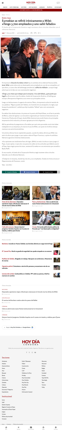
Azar (3, 370)
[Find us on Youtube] (35, 352)
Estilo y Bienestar (26, 361)
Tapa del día (45, 377)
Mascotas (44, 361)
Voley (43, 387)
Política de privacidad (7, 416)
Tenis (43, 382)
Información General (27, 392)
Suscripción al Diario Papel (8, 409)
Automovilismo (6, 366)
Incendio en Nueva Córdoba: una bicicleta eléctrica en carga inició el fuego (27, 244)
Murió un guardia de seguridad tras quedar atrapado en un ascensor (27, 251)
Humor (24, 389)
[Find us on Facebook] (26, 352)
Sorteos (4, 414)
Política (49, 7)
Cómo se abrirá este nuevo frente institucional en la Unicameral (45, 203)
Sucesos (44, 375)
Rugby (43, 368)
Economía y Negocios (7, 389)
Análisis (42, 7)
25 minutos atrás (6, 302)
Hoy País (23, 7)
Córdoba (36, 198)
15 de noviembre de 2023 (22, 33)
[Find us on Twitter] (29, 352)
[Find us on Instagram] (32, 352)
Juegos (3, 411)
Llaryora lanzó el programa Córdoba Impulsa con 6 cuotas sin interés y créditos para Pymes (15, 229)
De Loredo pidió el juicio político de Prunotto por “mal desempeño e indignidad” (45, 228)
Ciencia (4, 377)
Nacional (6, 198)
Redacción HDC (11, 33)
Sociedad (44, 373)
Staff (3, 402)
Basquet (4, 373)
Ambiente (4, 361)
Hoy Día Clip (25, 382)
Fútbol (23, 363)
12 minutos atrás (6, 294)
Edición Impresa (6, 404)
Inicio (5, 7)
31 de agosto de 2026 (7, 207)
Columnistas (5, 380)
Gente (23, 368)
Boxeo (3, 375)
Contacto (4, 419)
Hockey (24, 375)
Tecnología (44, 380)
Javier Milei (9, 164)
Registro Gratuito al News (8, 407)
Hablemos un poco (26, 373)
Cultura (4, 385)
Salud (43, 370)
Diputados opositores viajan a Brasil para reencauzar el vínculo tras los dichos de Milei (15, 203)
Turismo (44, 385)
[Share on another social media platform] (58, 172)
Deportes (4, 387)
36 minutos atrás (6, 311)
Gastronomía (25, 366)
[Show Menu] (2, 2)
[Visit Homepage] (30, 2)
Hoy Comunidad (26, 377)
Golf (23, 370)
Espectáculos (6, 297)
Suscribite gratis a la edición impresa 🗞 (31, 10)
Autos (3, 368)
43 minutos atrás (6, 319)
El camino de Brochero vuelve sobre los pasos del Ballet (19, 300)
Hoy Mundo (33, 7)
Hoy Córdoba (14, 7)
